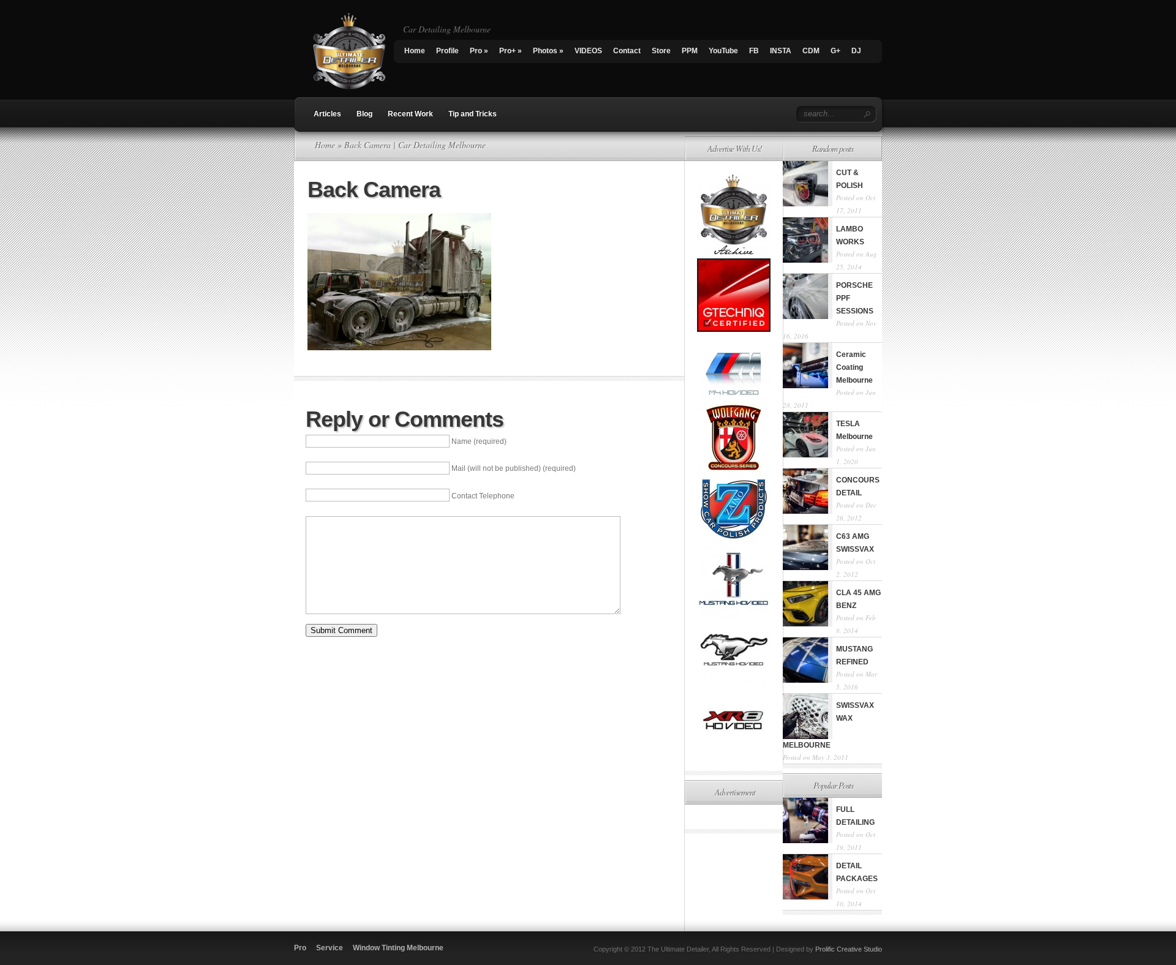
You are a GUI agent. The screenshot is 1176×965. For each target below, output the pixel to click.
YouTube (723, 51)
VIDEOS (588, 51)
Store (661, 51)
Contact (627, 51)
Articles (327, 114)
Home (414, 51)
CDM (811, 51)
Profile (447, 51)
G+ (835, 51)
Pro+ (510, 51)
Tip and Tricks (472, 114)
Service (329, 948)
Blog (364, 114)
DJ (856, 51)
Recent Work (410, 114)
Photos (548, 51)
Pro (479, 51)
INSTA (780, 51)
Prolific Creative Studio (848, 949)
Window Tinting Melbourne (398, 948)
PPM (690, 51)
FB (754, 51)
